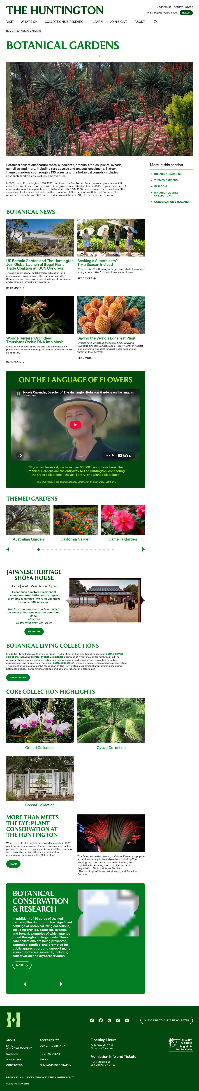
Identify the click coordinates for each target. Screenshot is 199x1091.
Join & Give (118, 22)
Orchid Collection (40, 747)
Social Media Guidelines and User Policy (50, 1077)
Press (44, 1059)
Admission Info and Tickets (113, 1056)
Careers (12, 1054)
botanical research (63, 662)
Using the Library (52, 1046)
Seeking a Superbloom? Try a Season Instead (97, 263)
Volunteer (13, 1059)
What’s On (29, 22)
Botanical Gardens (167, 174)
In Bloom (160, 186)
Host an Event (50, 1054)
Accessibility (49, 1040)
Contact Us (14, 1065)
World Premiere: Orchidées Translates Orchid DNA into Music (35, 340)
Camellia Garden (123, 539)
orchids (35, 656)
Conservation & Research (172, 201)
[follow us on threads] (109, 1021)
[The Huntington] (54, 10)
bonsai (59, 656)
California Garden (75, 539)
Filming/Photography (55, 1065)
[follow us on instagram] (118, 1021)
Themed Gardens (166, 180)
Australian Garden (28, 539)
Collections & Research (65, 22)
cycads (45, 656)
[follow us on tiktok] (92, 1021)
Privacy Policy (14, 1077)
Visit (10, 22)
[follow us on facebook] (100, 1021)
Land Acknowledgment (19, 1047)
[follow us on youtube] (126, 1021)
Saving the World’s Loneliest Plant (106, 338)
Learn (98, 22)
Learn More (18, 677)
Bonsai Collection (40, 805)
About (139, 22)
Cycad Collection (111, 747)
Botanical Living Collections (166, 194)
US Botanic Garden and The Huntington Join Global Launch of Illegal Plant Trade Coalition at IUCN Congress (40, 264)
